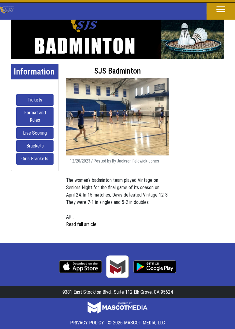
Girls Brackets (37, 158)
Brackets (40, 146)
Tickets (41, 100)
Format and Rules (39, 116)
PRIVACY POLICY (87, 323)
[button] (221, 10)
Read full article (81, 224)
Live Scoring (38, 133)
